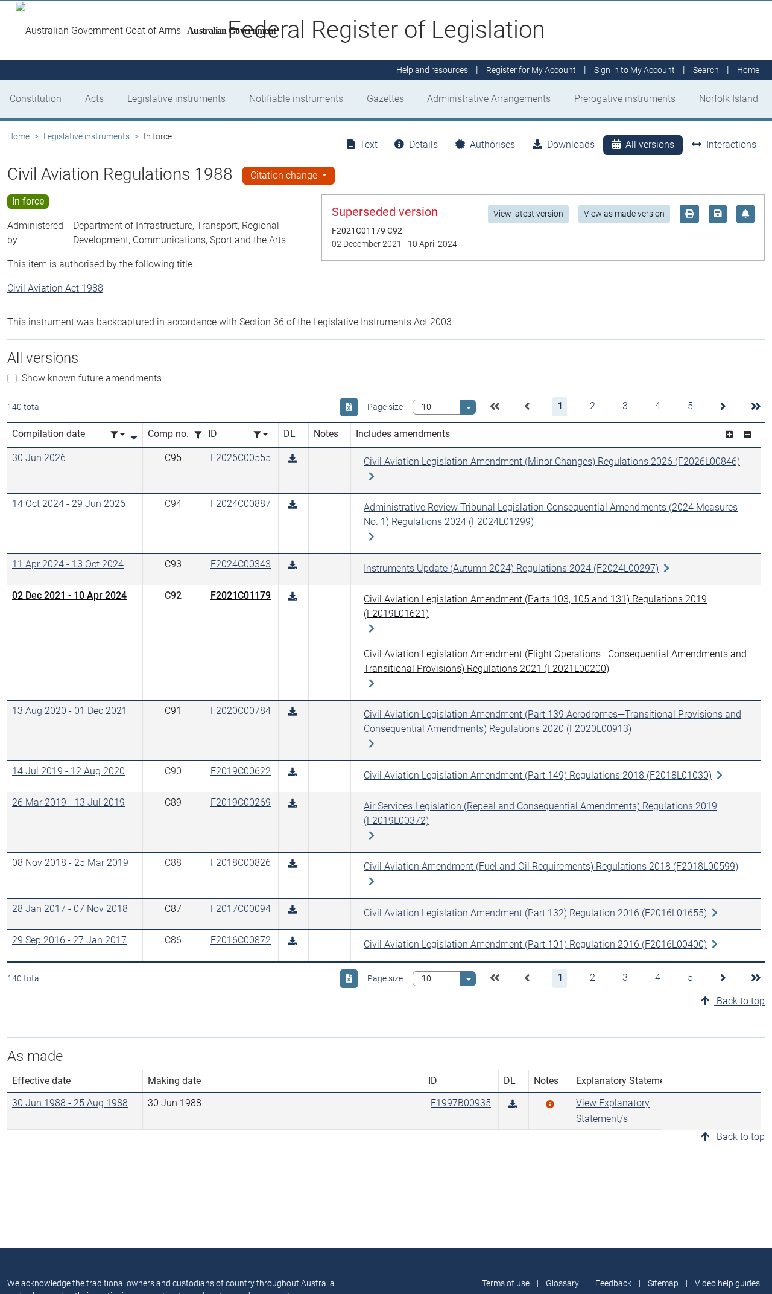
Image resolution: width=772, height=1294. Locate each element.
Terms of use (506, 1283)
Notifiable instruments (296, 98)
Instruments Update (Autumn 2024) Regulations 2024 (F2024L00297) (511, 568)
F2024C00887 (240, 503)
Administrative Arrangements (489, 98)
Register (531, 70)
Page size (385, 407)
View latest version (528, 213)
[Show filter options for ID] (260, 434)
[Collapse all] (747, 434)
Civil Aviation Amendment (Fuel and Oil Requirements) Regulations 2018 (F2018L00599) (551, 866)
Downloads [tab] (571, 144)
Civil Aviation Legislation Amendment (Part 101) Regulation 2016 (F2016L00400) (535, 944)
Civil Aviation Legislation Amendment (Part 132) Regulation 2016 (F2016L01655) (535, 913)
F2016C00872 (240, 940)
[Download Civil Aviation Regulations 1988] (292, 459)
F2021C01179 (240, 595)
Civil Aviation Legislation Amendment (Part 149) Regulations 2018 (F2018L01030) (538, 775)
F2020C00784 (240, 710)
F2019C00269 (240, 802)
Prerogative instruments (625, 98)
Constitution (36, 98)
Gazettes (385, 98)
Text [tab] (368, 144)
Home (18, 136)
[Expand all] (729, 434)
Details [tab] (423, 144)
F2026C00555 (240, 458)
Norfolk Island (728, 98)
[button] (494, 406)
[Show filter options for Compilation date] (117, 434)
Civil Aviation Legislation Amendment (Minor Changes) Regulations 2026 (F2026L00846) (552, 461)
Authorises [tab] (492, 144)
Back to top (739, 1001)
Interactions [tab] (731, 144)
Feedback (613, 1283)
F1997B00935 (461, 1103)
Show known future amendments (92, 378)
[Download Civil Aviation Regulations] (513, 1104)
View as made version (624, 213)
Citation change (285, 175)
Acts (94, 98)
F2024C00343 (240, 564)
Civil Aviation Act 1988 (55, 288)
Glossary (562, 1283)
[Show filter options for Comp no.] (201, 434)
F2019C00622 (240, 771)
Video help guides (727, 1283)
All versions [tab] (649, 144)
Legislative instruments (176, 98)
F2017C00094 (240, 908)
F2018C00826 (240, 863)
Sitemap (663, 1283)
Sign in (634, 70)
